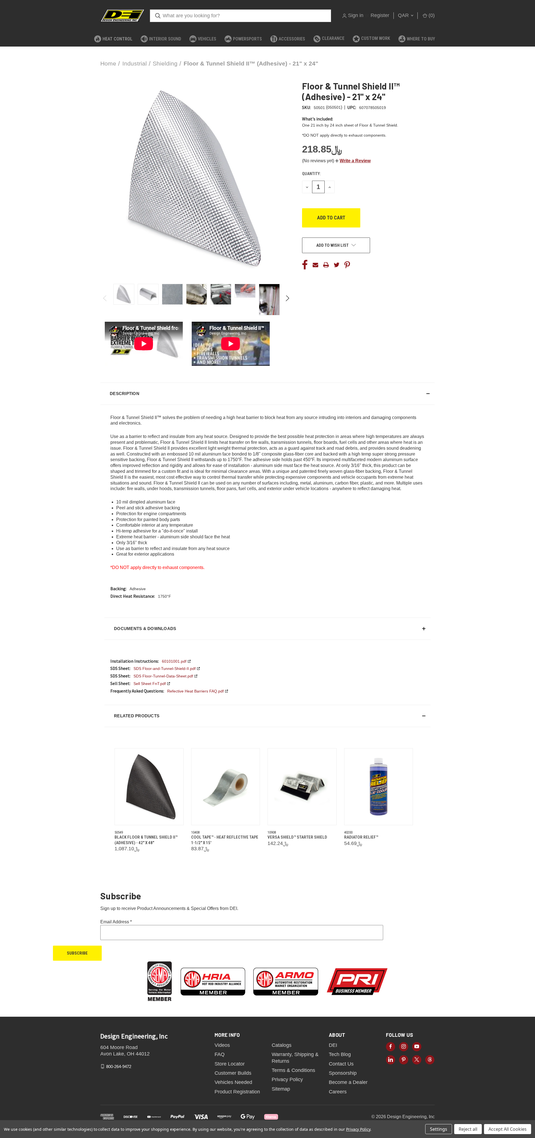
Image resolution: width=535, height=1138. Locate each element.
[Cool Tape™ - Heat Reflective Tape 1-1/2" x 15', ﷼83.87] (225, 787)
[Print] (326, 265)
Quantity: (311, 173)
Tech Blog (340, 1054)
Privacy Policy (287, 1079)
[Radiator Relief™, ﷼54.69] (378, 787)
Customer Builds (233, 1073)
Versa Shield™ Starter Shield (297, 837)
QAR (404, 15)
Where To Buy (421, 39)
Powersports (247, 39)
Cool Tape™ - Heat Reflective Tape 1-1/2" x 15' (224, 840)
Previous (105, 299)
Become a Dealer (348, 1082)
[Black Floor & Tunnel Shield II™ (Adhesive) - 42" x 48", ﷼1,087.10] (149, 787)
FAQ (220, 1054)
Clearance (333, 38)
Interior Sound (165, 39)
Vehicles (207, 39)
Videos (222, 1045)
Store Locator (230, 1064)
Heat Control (117, 39)
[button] (353, 160)
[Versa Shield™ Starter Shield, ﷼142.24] (302, 787)
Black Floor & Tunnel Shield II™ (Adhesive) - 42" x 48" (146, 840)
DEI (333, 1045)
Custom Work (375, 38)
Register (380, 15)
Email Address (116, 921)
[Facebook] (305, 265)
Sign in (355, 15)
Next (287, 299)
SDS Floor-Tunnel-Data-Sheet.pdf (163, 676)
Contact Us (341, 1064)
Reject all (468, 1129)
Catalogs (281, 1045)
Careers (338, 1092)
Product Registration (237, 1092)
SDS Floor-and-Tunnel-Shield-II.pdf (164, 668)
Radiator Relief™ (361, 837)
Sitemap (281, 1089)
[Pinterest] (347, 265)
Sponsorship (343, 1073)
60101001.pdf (174, 661)
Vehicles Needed (233, 1082)
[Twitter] (336, 265)
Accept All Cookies (507, 1129)
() (431, 15)
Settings (438, 1129)
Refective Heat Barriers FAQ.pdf (195, 691)
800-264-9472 (118, 1066)
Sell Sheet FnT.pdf (149, 683)
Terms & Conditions (293, 1070)
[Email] (315, 265)
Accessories (292, 39)
